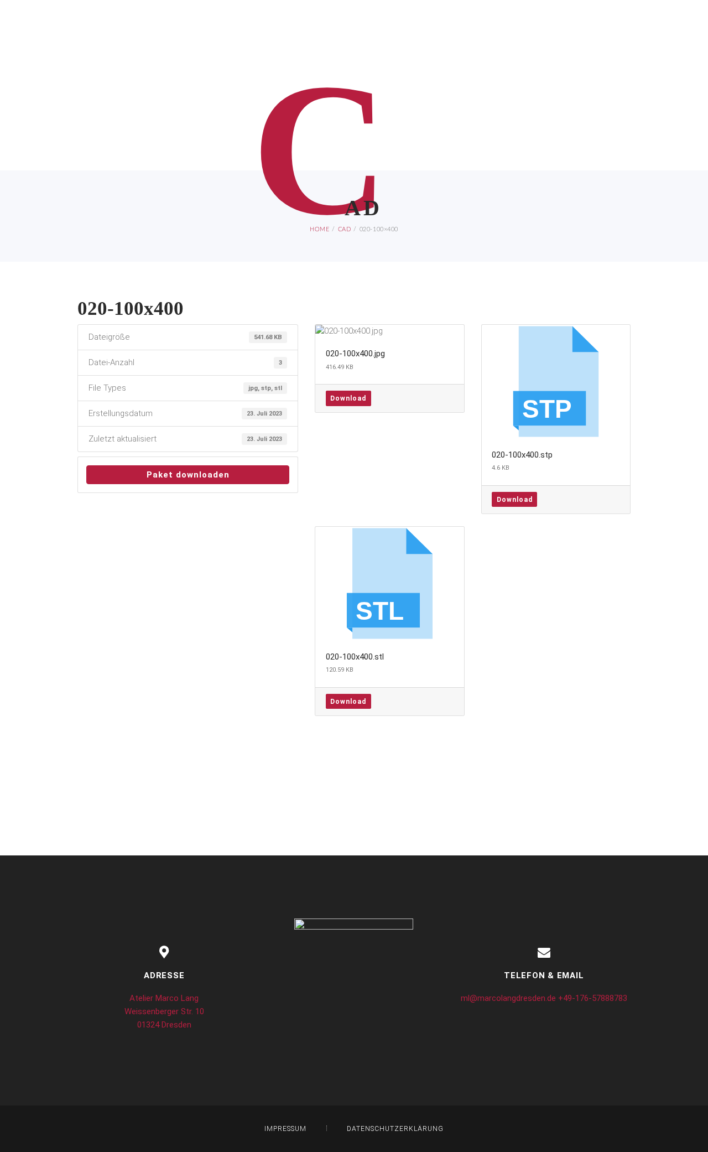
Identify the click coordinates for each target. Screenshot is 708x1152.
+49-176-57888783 (592, 998)
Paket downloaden (188, 475)
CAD (344, 229)
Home (319, 229)
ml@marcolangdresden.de (508, 998)
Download (348, 398)
